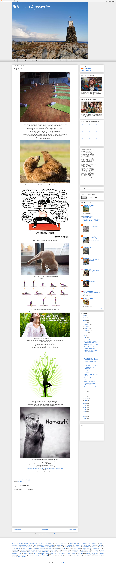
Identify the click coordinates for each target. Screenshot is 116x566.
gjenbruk (70, 545)
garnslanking (47, 545)
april (86, 394)
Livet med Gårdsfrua (88, 205)
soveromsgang (37, 555)
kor (60, 548)
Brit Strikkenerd (87, 68)
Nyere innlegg (17, 529)
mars (86, 396)
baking (20, 543)
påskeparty (14, 553)
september (87, 330)
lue (17, 550)
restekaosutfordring (27, 553)
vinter (14, 556)
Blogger (65, 562)
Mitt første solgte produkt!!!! (91, 344)
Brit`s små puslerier (31, 7)
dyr (66, 543)
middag (51, 550)
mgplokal (46, 550)
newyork (96, 550)
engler (84, 543)
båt (51, 543)
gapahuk (41, 545)
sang (52, 553)
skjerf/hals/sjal (62, 553)
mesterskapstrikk (40, 550)
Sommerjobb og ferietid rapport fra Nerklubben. (90, 342)
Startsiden (45, 529)
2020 (84, 315)
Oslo (29, 551)
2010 (84, 416)
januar (86, 400)
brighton (41, 543)
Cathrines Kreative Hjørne (90, 236)
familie (89, 543)
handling (13, 546)
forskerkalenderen (23, 545)
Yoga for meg (87, 353)
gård (85, 545)
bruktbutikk (47, 543)
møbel (73, 550)
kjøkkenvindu (25, 548)
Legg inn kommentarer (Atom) (48, 533)
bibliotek (32, 543)
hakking (94, 545)
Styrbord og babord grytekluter (89, 378)
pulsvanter (81, 551)
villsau (99, 555)
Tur (15, 60)
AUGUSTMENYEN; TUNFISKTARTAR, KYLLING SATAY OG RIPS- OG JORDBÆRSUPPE (91, 219)
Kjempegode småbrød (94, 299)
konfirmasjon (43, 548)
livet (87, 548)
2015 (84, 405)
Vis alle (101, 308)
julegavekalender (76, 546)
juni (86, 337)
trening (80, 555)
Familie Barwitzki (87, 247)
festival (93, 543)
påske (88, 551)
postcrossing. (65, 551)
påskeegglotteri (99, 551)
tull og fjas (86, 555)
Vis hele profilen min (86, 70)
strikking (70, 60)
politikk (60, 551)
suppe (61, 555)
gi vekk (65, 545)
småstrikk (20, 555)
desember (87, 324)
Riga (39, 553)
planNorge (46, 551)
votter (23, 556)
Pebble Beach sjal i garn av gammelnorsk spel (91, 347)
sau (55, 553)
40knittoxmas (14, 543)
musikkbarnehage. (66, 550)
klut (30, 548)
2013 (84, 409)
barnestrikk (26, 543)
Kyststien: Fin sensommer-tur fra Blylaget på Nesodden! (94, 239)
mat (54, 60)
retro (34, 553)
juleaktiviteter (67, 546)
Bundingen (86, 258)
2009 (84, 418)
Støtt (53, 555)
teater (65, 555)
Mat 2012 (33, 550)
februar (86, 398)
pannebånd (34, 551)
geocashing (59, 545)
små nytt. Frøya (94, 553)
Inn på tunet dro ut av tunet (91, 365)
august (86, 332)
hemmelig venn (29, 546)
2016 (84, 403)
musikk (59, 550)
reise (20, 553)
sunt (57, 555)
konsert (56, 548)
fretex (30, 545)
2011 (84, 414)
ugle (96, 555)
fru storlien (86, 280)
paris (40, 551)
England (79, 543)
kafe (100, 546)
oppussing (23, 551)
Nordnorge (16, 551)
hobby (36, 546)
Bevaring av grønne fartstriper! (89, 368)
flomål (101, 543)
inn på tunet (22, 60)
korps (64, 548)
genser (52, 545)
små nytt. (88, 553)
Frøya (34, 545)
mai (86, 391)
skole (69, 553)
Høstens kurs (92, 281)
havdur (18, 546)
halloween (99, 545)
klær (35, 548)
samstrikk (47, 553)
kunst (84, 548)
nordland (102, 550)
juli (85, 335)
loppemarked (46, 60)
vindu (103, 555)
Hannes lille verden (88, 298)
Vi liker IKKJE (92, 206)
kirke (14, 548)
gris (81, 545)
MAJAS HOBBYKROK (88, 225)
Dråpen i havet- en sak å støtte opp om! (90, 362)
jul (60, 546)
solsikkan (31, 555)
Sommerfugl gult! (88, 339)
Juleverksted (95, 546)
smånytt (15, 555)
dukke (62, 543)
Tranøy (76, 555)
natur (76, 550)
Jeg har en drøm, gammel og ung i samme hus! (91, 351)
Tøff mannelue (88, 389)
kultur (38, 60)
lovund (13, 550)
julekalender (85, 546)
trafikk (73, 555)
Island (57, 546)
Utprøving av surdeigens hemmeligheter (90, 384)
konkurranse (50, 548)
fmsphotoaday (14, 545)
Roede (42, 553)
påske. (94, 551)
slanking (73, 553)
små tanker (101, 553)
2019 (84, 318)
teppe (69, 555)
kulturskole (77, 548)
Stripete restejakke (93, 226)
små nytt (20, 481)
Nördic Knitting (87, 269)
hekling (23, 546)
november (87, 326)
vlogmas (18, 556)
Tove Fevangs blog (88, 291)
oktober (87, 328)
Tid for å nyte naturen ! (90, 381)
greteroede (77, 545)
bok (36, 543)
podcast (54, 551)
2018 (84, 320)
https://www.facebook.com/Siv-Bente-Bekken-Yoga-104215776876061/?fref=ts (45, 468)
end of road (73, 543)
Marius (22, 550)
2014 (84, 407)
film (97, 543)
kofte (38, 548)
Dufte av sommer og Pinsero (91, 387)
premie (70, 551)
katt (103, 546)
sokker (25, 555)
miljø (55, 550)
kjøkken (18, 548)
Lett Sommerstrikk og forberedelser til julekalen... (91, 359)
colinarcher (57, 543)
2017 (84, 322)
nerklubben (62, 60)
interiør (31, 60)
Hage (89, 545)
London (91, 548)
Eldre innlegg (72, 529)
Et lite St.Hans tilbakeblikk (90, 356)
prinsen (75, 551)
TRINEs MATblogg (88, 216)
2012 (84, 411)
